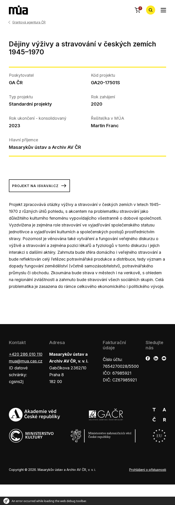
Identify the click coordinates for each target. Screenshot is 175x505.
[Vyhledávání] (150, 10)
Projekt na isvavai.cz (35, 186)
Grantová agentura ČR (29, 22)
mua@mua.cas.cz (25, 361)
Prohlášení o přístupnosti (147, 470)
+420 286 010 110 (25, 354)
